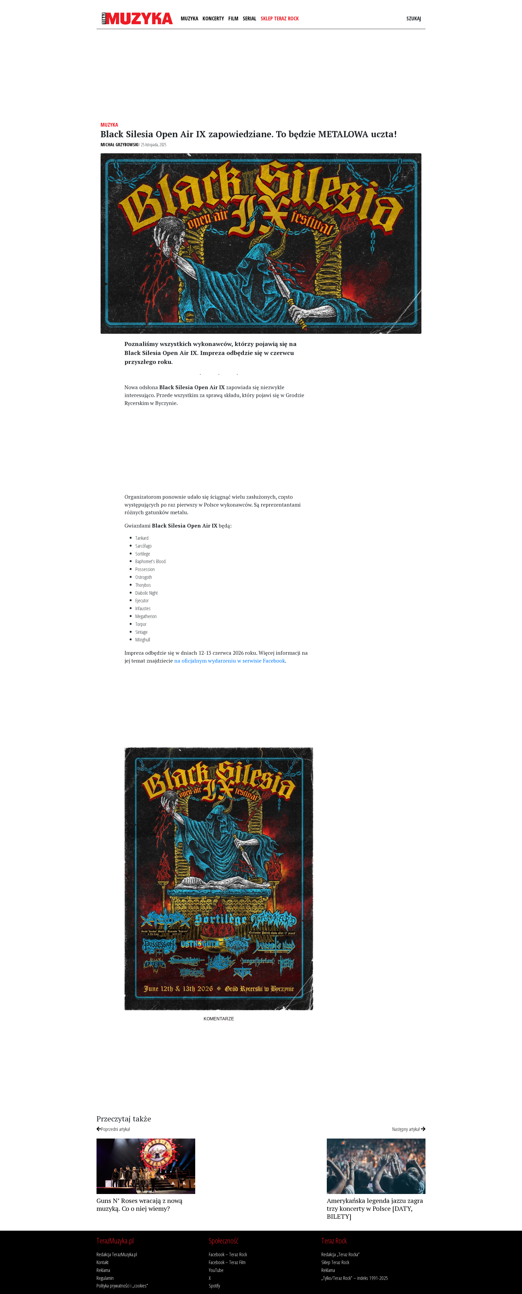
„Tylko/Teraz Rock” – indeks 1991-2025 (354, 1277)
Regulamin (105, 1277)
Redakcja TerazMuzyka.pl (117, 1254)
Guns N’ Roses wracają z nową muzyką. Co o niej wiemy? (139, 1204)
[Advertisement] (261, 75)
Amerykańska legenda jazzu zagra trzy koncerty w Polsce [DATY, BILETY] (375, 1208)
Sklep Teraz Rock (280, 18)
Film (233, 18)
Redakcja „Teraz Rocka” (340, 1254)
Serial (249, 18)
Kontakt (102, 1262)
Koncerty (213, 18)
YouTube (216, 1270)
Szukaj (413, 18)
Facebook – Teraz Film (227, 1262)
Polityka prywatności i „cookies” (122, 1285)
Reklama (103, 1270)
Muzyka (189, 18)
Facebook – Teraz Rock (228, 1254)
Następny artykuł (406, 1129)
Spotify (214, 1285)
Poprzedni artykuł (115, 1129)
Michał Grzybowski (120, 145)
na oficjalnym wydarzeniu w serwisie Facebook (229, 660)
